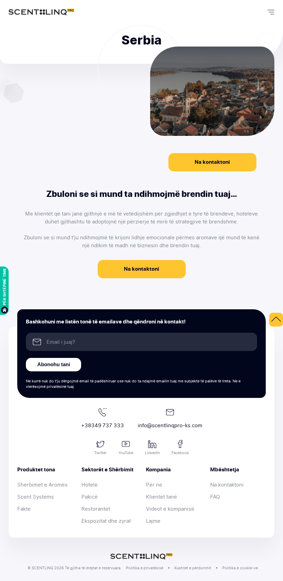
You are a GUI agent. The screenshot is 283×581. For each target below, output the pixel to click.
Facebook (180, 452)
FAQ (215, 497)
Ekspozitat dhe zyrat (106, 521)
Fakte (24, 509)
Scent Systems (35, 497)
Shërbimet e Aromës (42, 485)
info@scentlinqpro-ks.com (170, 425)
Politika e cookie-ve (240, 567)
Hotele (89, 485)
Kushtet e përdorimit (192, 567)
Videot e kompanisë (170, 509)
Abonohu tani (53, 364)
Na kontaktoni (212, 162)
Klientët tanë (161, 497)
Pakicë (89, 497)
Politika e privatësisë (144, 567)
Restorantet (95, 509)
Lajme (153, 521)
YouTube (125, 452)
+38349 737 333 (102, 425)
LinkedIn (152, 452)
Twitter (100, 452)
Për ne (154, 485)
